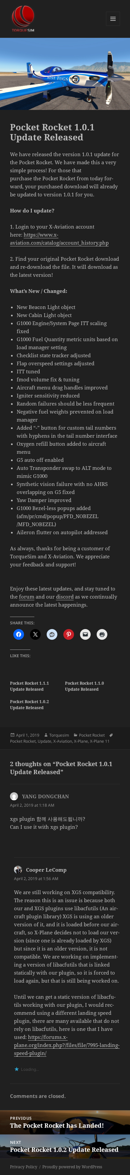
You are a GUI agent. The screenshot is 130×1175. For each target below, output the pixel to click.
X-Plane (81, 741)
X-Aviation (62, 741)
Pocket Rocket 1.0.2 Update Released (29, 704)
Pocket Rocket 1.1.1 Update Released (29, 686)
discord (65, 596)
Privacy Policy (23, 1167)
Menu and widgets (113, 25)
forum (26, 596)
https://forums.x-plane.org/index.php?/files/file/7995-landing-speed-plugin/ (67, 1045)
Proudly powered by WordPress (72, 1167)
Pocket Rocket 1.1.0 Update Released (84, 686)
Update (44, 741)
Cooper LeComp (46, 869)
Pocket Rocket (92, 735)
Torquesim (59, 735)
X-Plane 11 (100, 741)
